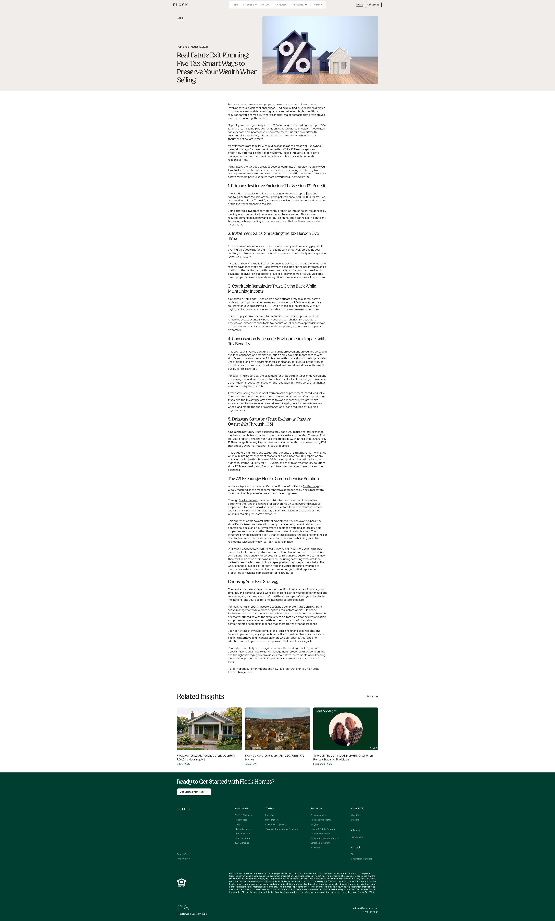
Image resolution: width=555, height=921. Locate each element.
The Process (241, 819)
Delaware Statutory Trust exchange (252, 432)
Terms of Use (183, 854)
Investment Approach (275, 824)
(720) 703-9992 (370, 912)
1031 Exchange (242, 842)
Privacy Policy (183, 858)
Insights (314, 824)
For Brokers (316, 847)
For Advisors (357, 837)
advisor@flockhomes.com (365, 908)
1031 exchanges (277, 146)
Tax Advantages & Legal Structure (281, 829)
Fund (249, 503)
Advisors (318, 4)
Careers (355, 819)
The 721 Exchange (243, 815)
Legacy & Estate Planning (323, 829)
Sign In (354, 854)
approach (240, 521)
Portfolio (269, 815)
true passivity (312, 521)
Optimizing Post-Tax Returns (324, 838)
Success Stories (318, 815)
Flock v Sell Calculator (321, 819)
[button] (249, 5)
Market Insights (242, 829)
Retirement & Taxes (320, 833)
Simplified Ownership (321, 842)
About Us (355, 815)
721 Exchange (311, 486)
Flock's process (248, 500)
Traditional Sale (242, 833)
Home (235, 4)
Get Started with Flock (361, 858)
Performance (271, 819)
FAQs (237, 824)
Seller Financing (242, 838)
